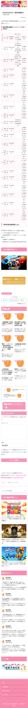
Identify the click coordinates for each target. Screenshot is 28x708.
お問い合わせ (6, 690)
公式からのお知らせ (7, 293)
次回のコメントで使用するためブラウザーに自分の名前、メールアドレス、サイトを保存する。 (14, 452)
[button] (25, 491)
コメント (4, 423)
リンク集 (4, 694)
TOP (3, 683)
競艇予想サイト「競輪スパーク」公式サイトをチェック (14, 280)
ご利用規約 (5, 686)
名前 (2, 442)
